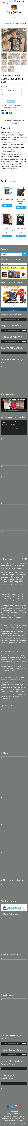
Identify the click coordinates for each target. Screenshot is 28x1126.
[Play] (3, 319)
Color (2, 90)
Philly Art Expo (14, 12)
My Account (12, 1110)
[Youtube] (23, 1)
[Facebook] (17, 1)
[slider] (24, 319)
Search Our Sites (17, 1113)
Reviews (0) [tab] (14, 123)
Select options (7, 205)
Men (22, 105)
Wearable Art (8, 23)
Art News (14, 1116)
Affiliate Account (8, 1120)
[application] (14, 319)
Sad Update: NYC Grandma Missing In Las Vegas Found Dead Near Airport (14, 627)
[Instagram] (21, 1)
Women (14, 107)
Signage (24, 1118)
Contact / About (14, 1111)
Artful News (6, 559)
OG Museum (21, 1116)
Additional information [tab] (18, 120)
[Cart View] (13, 2)
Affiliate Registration (18, 1120)
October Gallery (14, 1115)
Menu (14, 17)
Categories (9, 1113)
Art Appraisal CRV (16, 1118)
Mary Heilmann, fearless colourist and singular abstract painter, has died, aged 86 (13, 680)
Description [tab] (8, 120)
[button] (24, 30)
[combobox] (14, 264)
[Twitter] (19, 1)
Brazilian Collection (6, 1118)
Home (2, 23)
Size (2, 94)
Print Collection (7, 1116)
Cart (17, 1110)
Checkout (21, 1110)
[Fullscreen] (25, 410)
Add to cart (11, 101)
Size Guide (4, 99)
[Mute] (21, 319)
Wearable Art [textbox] (13, 264)
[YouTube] (20, 1106)
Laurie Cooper (16, 105)
